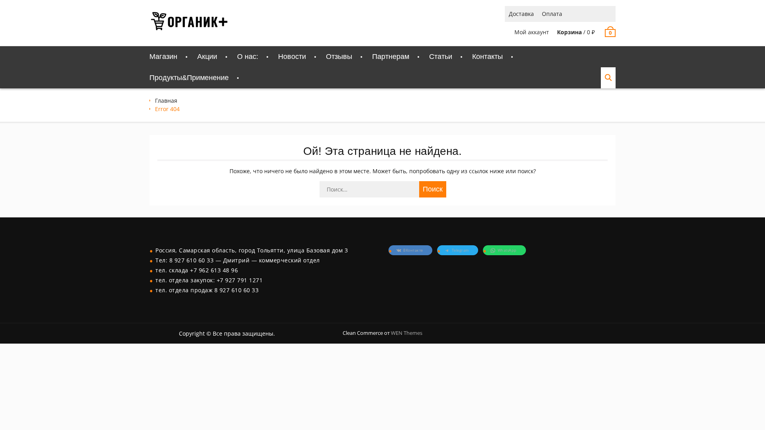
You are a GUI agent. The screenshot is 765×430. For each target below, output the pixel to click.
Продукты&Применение (189, 78)
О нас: (247, 57)
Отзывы (339, 57)
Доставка (521, 14)
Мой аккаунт (531, 32)
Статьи (440, 57)
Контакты (487, 57)
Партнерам (390, 57)
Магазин (163, 57)
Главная (166, 100)
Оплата (552, 14)
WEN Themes (406, 332)
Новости (292, 57)
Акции (207, 57)
